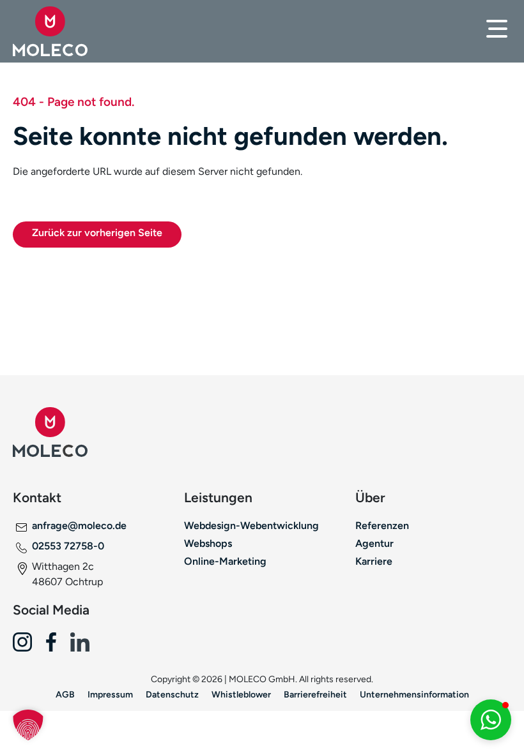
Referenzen (382, 525)
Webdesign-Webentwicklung (251, 525)
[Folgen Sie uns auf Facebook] (56, 646)
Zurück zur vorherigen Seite (97, 233)
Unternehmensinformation (414, 694)
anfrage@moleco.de (79, 525)
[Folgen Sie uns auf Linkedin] (84, 646)
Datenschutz (172, 694)
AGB (65, 694)
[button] (28, 725)
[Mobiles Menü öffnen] (496, 28)
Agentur (374, 543)
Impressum (110, 694)
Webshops (208, 543)
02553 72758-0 (68, 546)
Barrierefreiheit (315, 694)
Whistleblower (241, 694)
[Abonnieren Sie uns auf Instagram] (27, 646)
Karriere (373, 561)
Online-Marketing (225, 561)
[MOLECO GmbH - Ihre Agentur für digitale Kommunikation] (69, 31)
